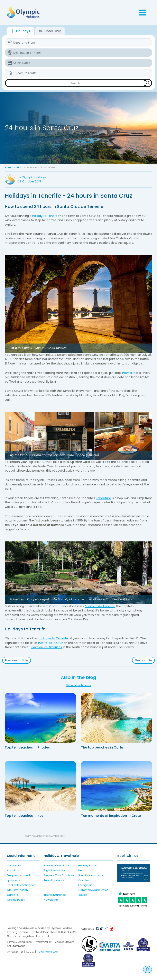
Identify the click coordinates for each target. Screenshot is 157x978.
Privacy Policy (43, 942)
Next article (143, 660)
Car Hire (83, 880)
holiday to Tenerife (45, 216)
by (32, 177)
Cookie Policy (16, 900)
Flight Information (55, 870)
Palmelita (129, 373)
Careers (12, 895)
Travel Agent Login (47, 951)
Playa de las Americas (46, 647)
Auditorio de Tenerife (100, 606)
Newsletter (51, 900)
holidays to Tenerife (54, 638)
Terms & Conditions (19, 942)
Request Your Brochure (59, 875)
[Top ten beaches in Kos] (40, 786)
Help (81, 870)
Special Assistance (90, 875)
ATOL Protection (17, 890)
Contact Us (14, 865)
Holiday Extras (87, 865)
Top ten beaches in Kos (24, 815)
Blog (19, 167)
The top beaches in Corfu (102, 747)
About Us (13, 870)
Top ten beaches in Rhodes (27, 747)
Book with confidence (21, 885)
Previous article (16, 660)
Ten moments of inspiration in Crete (111, 815)
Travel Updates (54, 880)
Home (8, 167)
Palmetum (103, 498)
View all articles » (78, 685)
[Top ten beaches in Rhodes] (40, 718)
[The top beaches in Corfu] (116, 718)
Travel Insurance (55, 895)
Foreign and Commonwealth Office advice (93, 890)
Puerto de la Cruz (50, 643)
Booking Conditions (57, 865)
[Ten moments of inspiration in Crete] (116, 786)
